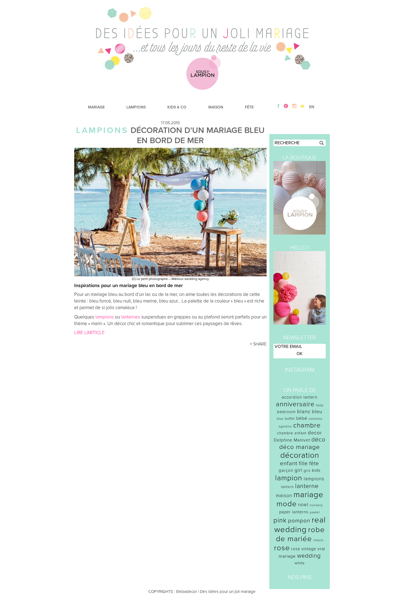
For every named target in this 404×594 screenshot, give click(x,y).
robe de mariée (300, 534)
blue (280, 419)
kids (316, 470)
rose (282, 547)
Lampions (102, 130)
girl (298, 470)
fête (314, 463)
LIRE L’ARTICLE (89, 333)
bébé (301, 418)
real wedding (300, 524)
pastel (315, 512)
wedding (309, 555)
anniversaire (295, 404)
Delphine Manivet (292, 440)
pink (280, 520)
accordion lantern (299, 397)
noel (303, 505)
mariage (308, 494)
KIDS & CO (176, 107)
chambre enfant (291, 433)
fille (303, 463)
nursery (316, 505)
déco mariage (299, 447)
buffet (290, 418)
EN (311, 107)
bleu (317, 412)
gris (307, 470)
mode (286, 503)
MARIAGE (96, 107)
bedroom (286, 411)
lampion (288, 478)
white (300, 563)
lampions (104, 317)
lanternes (130, 317)
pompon (299, 520)
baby (319, 405)
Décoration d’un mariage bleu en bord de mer (198, 135)
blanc (304, 411)
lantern (287, 487)
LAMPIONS (136, 107)
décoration (299, 455)
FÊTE (249, 107)
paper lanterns (293, 511)
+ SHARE (258, 344)
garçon (286, 470)
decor (315, 433)
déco (318, 439)
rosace (318, 540)
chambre (307, 425)
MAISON (215, 107)
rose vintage (303, 548)
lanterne (307, 486)
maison (284, 495)
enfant (288, 463)
